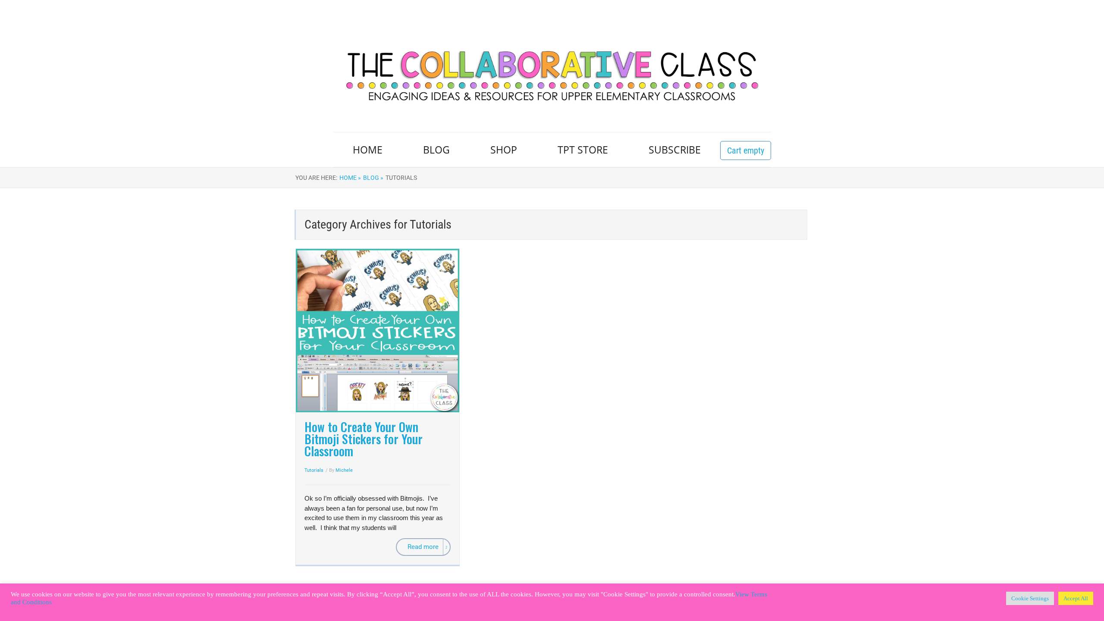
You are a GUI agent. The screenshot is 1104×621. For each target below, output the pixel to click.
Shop (503, 150)
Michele (344, 470)
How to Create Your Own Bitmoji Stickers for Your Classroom (363, 439)
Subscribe (675, 150)
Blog (436, 150)
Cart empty (745, 150)
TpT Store (583, 150)
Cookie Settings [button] (1030, 598)
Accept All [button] (1075, 598)
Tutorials (313, 470)
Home (368, 150)
